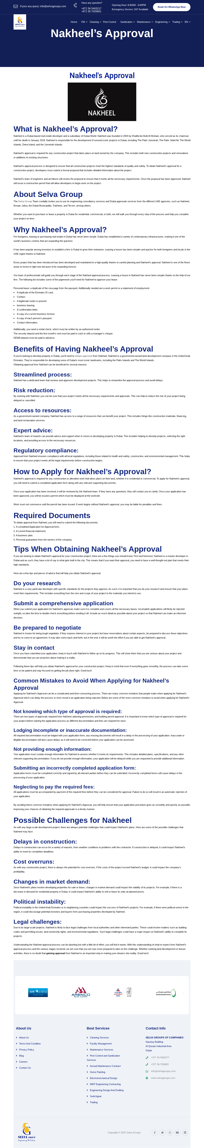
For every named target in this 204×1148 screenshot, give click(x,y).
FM (83, 22)
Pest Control (109, 22)
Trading (176, 22)
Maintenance (143, 22)
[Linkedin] (185, 1133)
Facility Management (101, 1043)
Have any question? (91, 2)
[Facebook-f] (155, 1133)
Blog (21, 1055)
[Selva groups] (20, 22)
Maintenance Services (101, 1049)
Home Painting (97, 1072)
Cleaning (94, 22)
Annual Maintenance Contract (105, 1066)
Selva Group (25, 201)
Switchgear (96, 1096)
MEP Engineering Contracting (105, 1084)
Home (74, 22)
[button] (20, 993)
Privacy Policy (26, 1049)
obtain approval (83, 356)
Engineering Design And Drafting (107, 1090)
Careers (23, 1061)
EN (186, 22)
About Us (24, 1037)
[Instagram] (170, 1133)
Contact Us (25, 1067)
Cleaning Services (99, 1037)
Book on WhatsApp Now (172, 7)
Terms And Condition (30, 1043)
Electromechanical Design (103, 1078)
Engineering (161, 22)
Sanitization (126, 22)
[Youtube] (177, 1133)
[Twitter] (162, 1133)
